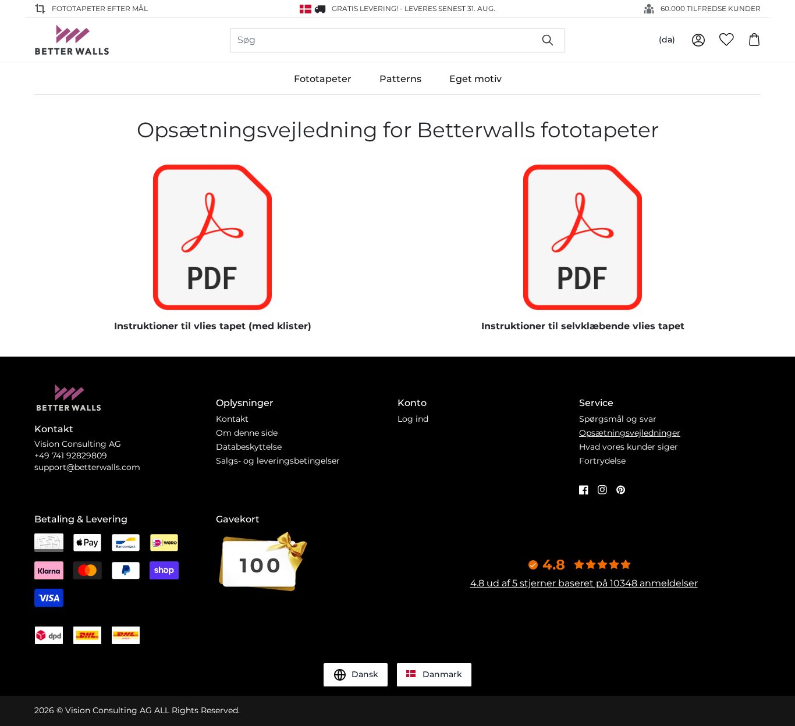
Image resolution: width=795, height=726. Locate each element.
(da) (667, 39)
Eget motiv (475, 78)
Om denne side (247, 433)
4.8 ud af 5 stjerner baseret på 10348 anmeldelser (584, 583)
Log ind (413, 419)
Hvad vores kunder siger (628, 447)
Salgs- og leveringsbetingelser (278, 460)
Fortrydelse (602, 460)
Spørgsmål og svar (617, 419)
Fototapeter (323, 78)
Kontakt (232, 419)
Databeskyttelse (249, 447)
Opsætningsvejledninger (629, 433)
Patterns (400, 78)
